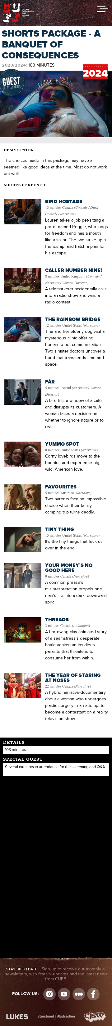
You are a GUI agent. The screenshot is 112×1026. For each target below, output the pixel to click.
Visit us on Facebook (93, 994)
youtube (64, 994)
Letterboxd (78, 994)
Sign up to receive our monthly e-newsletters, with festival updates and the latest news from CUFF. (56, 974)
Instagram (49, 994)
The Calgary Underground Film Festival (18, 5)
